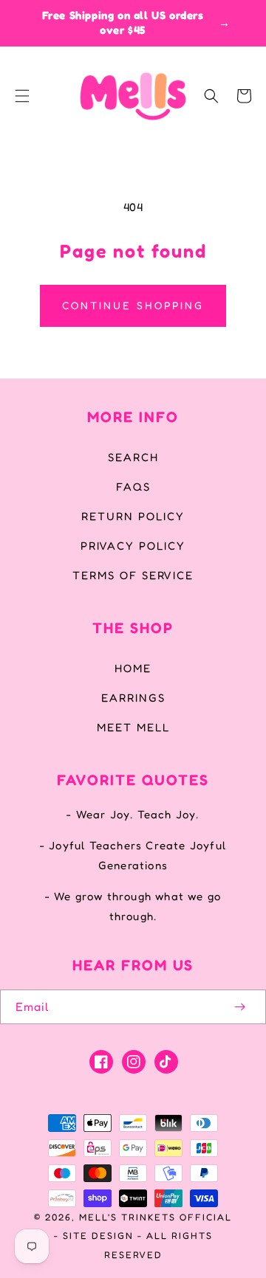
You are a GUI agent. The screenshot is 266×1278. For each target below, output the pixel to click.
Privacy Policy (133, 546)
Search (133, 457)
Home (133, 668)
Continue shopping (133, 305)
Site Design (98, 1235)
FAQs (133, 487)
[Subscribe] (239, 1006)
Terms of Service (133, 575)
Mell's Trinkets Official (155, 1217)
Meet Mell (133, 727)
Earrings (133, 698)
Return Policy (133, 516)
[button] (22, 96)
